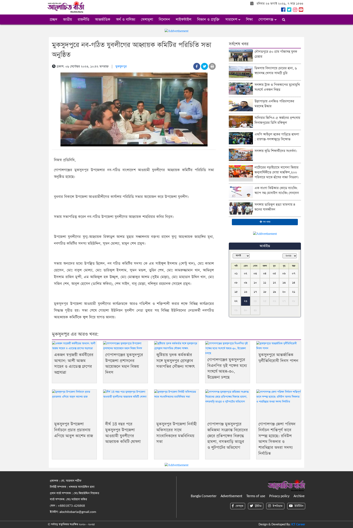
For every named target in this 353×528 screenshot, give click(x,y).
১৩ (284, 283)
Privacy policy (279, 496)
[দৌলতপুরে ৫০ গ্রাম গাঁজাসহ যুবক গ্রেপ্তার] (241, 55)
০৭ (293, 273)
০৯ (245, 283)
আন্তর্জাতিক (102, 19)
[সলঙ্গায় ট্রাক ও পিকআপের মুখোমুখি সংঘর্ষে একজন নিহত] (241, 88)
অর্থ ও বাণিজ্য (125, 19)
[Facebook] (282, 10)
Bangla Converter (204, 496)
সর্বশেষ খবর (238, 44)
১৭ (255, 292)
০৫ (274, 273)
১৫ (236, 292)
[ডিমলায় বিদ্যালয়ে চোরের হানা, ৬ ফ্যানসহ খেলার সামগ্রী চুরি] (241, 72)
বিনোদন (164, 19)
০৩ (255, 273)
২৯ (236, 310)
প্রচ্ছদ (53, 19)
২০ (284, 292)
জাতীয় (67, 19)
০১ (236, 273)
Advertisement (231, 496)
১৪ (293, 283)
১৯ (274, 292)
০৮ (236, 283)
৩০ (245, 310)
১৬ (245, 292)
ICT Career (298, 524)
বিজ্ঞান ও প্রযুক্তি (208, 19)
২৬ (274, 301)
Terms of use (255, 496)
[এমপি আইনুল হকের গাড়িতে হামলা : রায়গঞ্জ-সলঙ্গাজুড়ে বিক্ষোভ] (241, 138)
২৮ (293, 301)
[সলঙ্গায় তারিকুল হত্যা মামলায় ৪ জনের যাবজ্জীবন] (241, 208)
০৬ (284, 273)
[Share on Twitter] (204, 66)
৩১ (255, 310)
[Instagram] (294, 10)
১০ (255, 283)
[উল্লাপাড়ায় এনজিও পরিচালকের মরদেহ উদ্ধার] (241, 105)
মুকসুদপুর (121, 66)
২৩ (245, 301)
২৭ (284, 301)
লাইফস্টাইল (183, 19)
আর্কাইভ (265, 246)
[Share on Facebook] (196, 66)
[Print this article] (212, 66)
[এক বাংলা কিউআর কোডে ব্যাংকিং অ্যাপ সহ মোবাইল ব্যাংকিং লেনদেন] (241, 192)
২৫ (264, 301)
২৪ (255, 301)
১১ (264, 283)
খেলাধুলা (147, 19)
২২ (236, 301)
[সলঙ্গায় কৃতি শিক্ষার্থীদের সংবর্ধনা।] (241, 154)
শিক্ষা (249, 19)
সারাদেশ (231, 19)
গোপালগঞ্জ (266, 19)
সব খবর (266, 222)
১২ (274, 283)
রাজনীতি (83, 19)
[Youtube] (300, 10)
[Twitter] (288, 10)
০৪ (264, 273)
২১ (293, 292)
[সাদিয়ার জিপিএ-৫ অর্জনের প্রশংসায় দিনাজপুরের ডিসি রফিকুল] (241, 121)
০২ (245, 273)
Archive (299, 496)
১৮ (264, 292)
